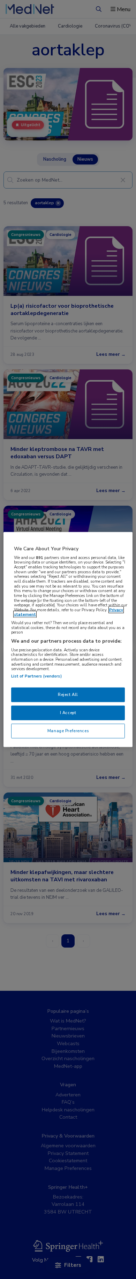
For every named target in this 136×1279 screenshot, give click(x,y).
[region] (68, 639)
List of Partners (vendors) (36, 676)
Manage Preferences (68, 730)
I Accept (68, 712)
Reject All (68, 694)
